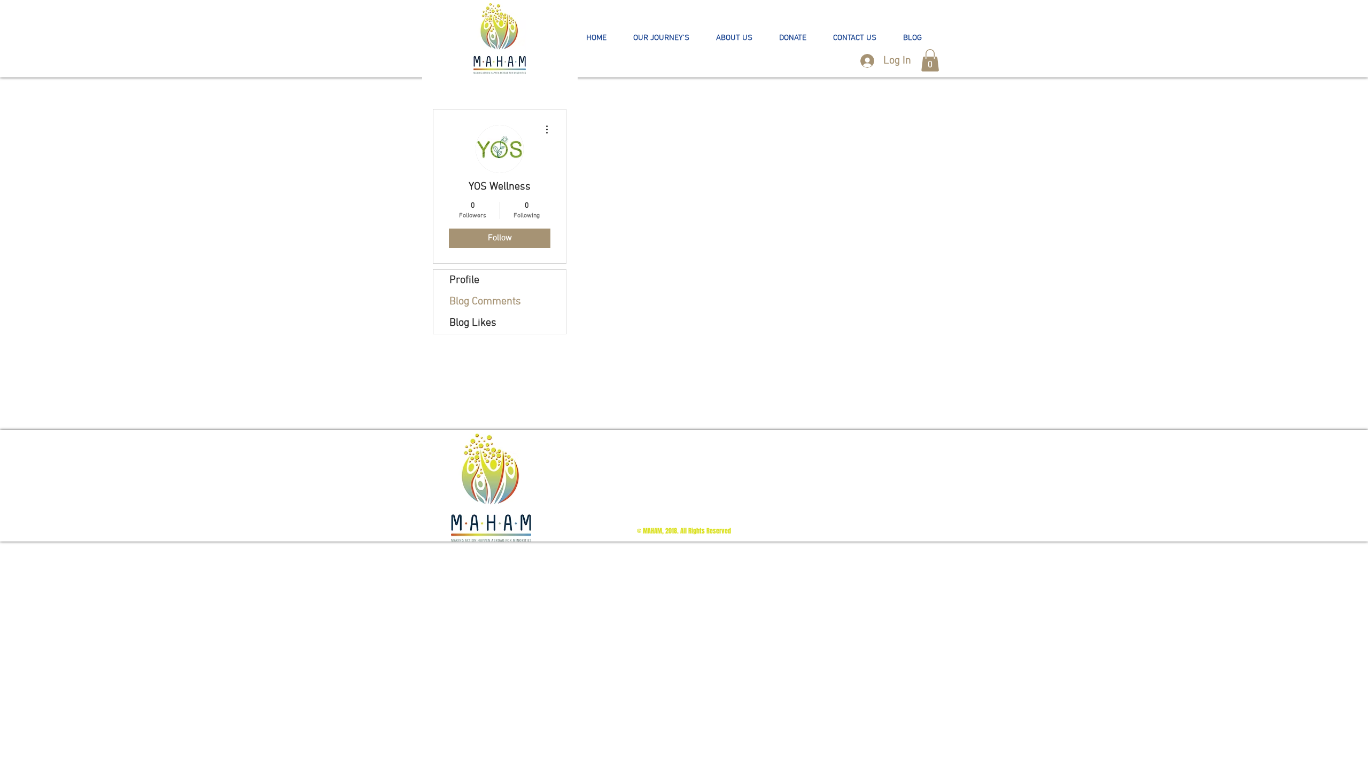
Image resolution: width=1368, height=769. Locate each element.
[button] (661, 38)
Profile (464, 280)
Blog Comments (485, 301)
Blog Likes (472, 323)
